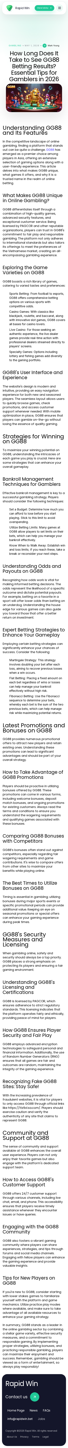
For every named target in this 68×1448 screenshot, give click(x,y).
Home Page (15, 1410)
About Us (12, 1436)
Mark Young (53, 45)
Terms (35, 1436)
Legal (46, 1436)
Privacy (24, 1436)
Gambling (15, 45)
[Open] (59, 8)
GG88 (50, 149)
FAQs (46, 1410)
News (34, 1410)
